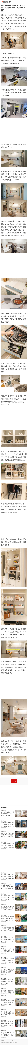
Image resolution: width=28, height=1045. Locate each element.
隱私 (14, 1042)
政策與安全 (7, 1042)
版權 (16, 1042)
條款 (11, 1042)
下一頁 (14, 781)
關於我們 (3, 1042)
